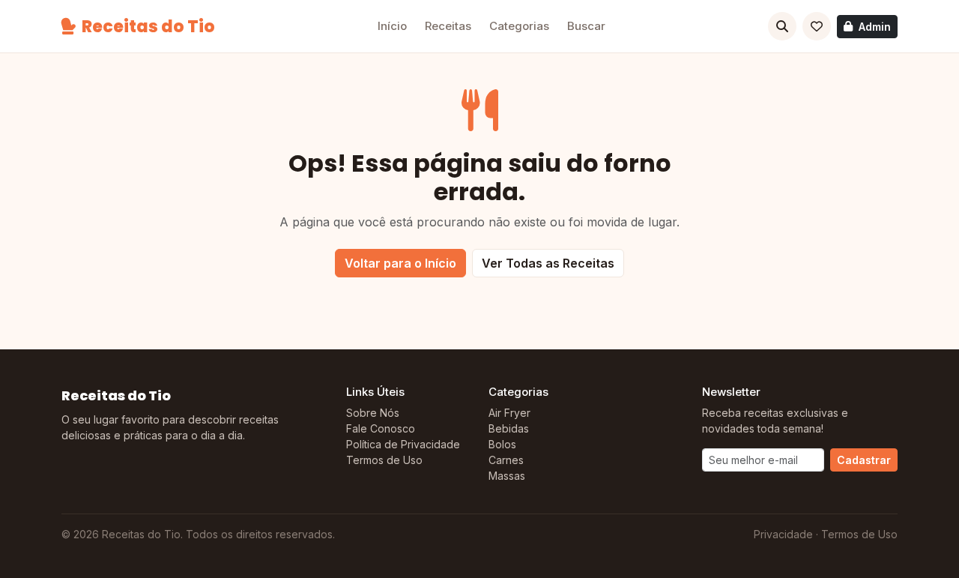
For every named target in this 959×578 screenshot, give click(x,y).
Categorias (519, 26)
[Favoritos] (816, 26)
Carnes (506, 460)
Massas (506, 475)
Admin (875, 26)
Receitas (448, 26)
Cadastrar (864, 460)
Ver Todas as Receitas (548, 263)
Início (392, 26)
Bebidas (508, 428)
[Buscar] (782, 26)
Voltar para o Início (400, 263)
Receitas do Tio (148, 26)
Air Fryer (509, 412)
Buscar (586, 26)
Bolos (502, 444)
